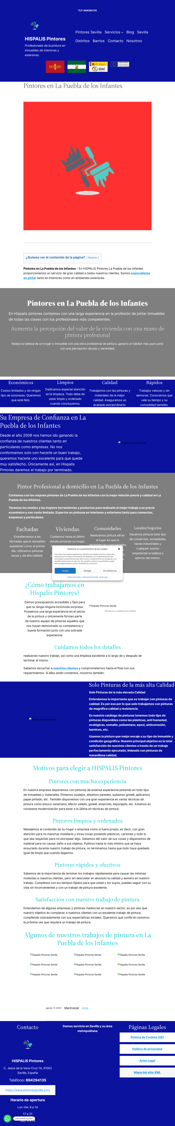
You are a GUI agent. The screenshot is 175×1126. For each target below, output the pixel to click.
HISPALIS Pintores (45, 39)
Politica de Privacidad (90, 577)
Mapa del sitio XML (147, 1072)
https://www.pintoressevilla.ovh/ (27, 1090)
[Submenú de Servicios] (122, 32)
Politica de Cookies (74, 577)
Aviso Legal (103, 577)
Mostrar (92, 257)
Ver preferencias (110, 571)
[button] (119, 549)
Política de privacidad (147, 1049)
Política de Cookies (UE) (147, 1037)
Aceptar (65, 571)
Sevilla (85, 1008)
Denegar (87, 571)
